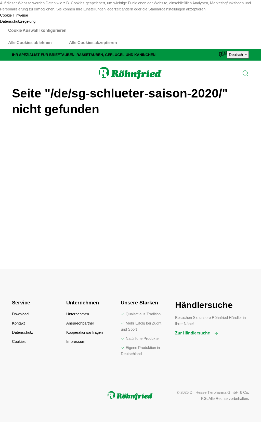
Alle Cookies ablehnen (30, 42)
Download (20, 314)
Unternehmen (77, 314)
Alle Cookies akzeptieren (93, 42)
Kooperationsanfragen (84, 332)
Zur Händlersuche (193, 333)
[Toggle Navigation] (15, 73)
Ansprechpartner (80, 323)
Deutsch (236, 54)
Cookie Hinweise (14, 15)
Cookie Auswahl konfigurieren (37, 30)
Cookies (19, 341)
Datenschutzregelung (17, 21)
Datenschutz (22, 332)
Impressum (75, 341)
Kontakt (18, 323)
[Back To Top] (247, 408)
